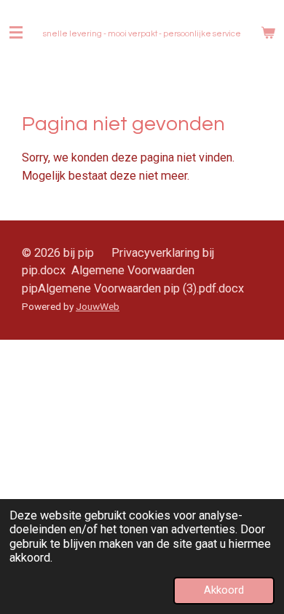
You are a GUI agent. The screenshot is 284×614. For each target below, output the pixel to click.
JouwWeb (97, 306)
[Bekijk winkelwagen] (268, 32)
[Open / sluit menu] (16, 32)
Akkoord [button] (224, 590)
